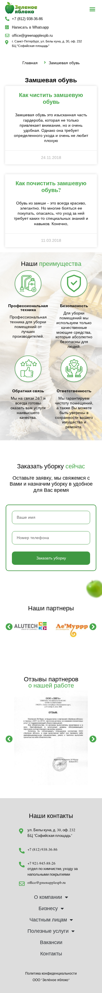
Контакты (51, 954)
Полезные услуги (48, 931)
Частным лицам (48, 920)
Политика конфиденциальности (51, 973)
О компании (48, 897)
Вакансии (51, 942)
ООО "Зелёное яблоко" (51, 979)
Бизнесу (48, 908)
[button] (92, 9)
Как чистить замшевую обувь (51, 98)
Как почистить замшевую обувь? (51, 186)
